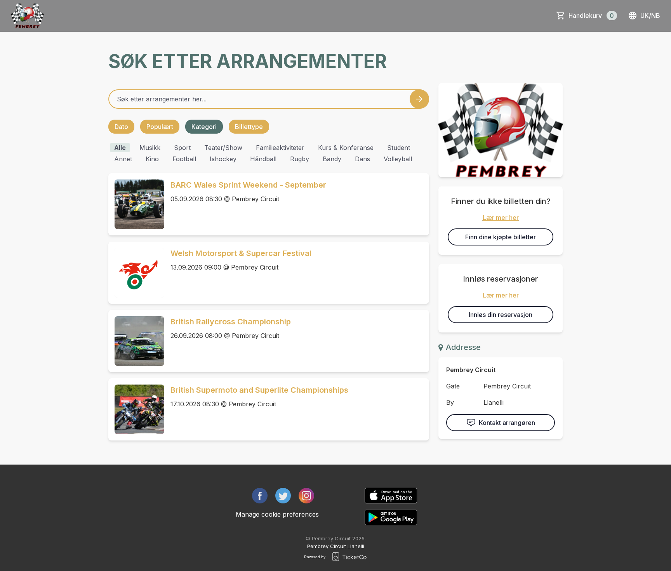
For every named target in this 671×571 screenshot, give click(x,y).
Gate (453, 386)
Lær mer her (501, 217)
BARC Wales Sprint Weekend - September (248, 185)
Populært (159, 127)
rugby (299, 159)
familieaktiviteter (280, 147)
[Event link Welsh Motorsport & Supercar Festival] (136, 273)
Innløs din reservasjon (500, 315)
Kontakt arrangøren (507, 423)
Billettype (249, 127)
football (184, 159)
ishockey (223, 159)
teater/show (223, 147)
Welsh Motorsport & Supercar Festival (240, 253)
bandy (332, 159)
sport (182, 147)
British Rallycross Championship (230, 321)
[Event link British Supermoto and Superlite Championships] (136, 409)
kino (152, 159)
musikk (149, 147)
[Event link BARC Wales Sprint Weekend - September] (136, 204)
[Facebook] (260, 495)
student (398, 147)
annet (123, 159)
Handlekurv (591, 15)
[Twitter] (283, 495)
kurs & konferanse (346, 147)
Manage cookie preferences (277, 514)
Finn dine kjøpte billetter (500, 237)
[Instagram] (306, 495)
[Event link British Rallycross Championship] (136, 341)
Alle (120, 147)
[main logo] (27, 15)
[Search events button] (419, 99)
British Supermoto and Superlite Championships (259, 390)
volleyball (398, 159)
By (450, 402)
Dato (121, 127)
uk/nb (650, 15)
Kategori (204, 127)
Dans (362, 159)
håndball (263, 159)
